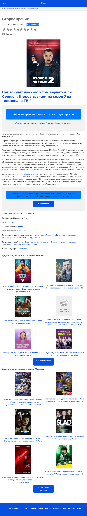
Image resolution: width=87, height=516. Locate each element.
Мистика (23, 249)
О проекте (32, 508)
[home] (43, 3)
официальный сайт (31, 174)
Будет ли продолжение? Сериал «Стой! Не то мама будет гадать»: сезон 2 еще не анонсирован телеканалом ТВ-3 (23, 289)
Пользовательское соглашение (49, 508)
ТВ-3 (13, 222)
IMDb (4, 169)
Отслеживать (43, 203)
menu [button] (4, 3)
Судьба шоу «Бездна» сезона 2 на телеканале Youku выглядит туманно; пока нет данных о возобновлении (22, 479)
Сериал (19, 226)
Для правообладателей (72, 508)
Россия (22, 231)
